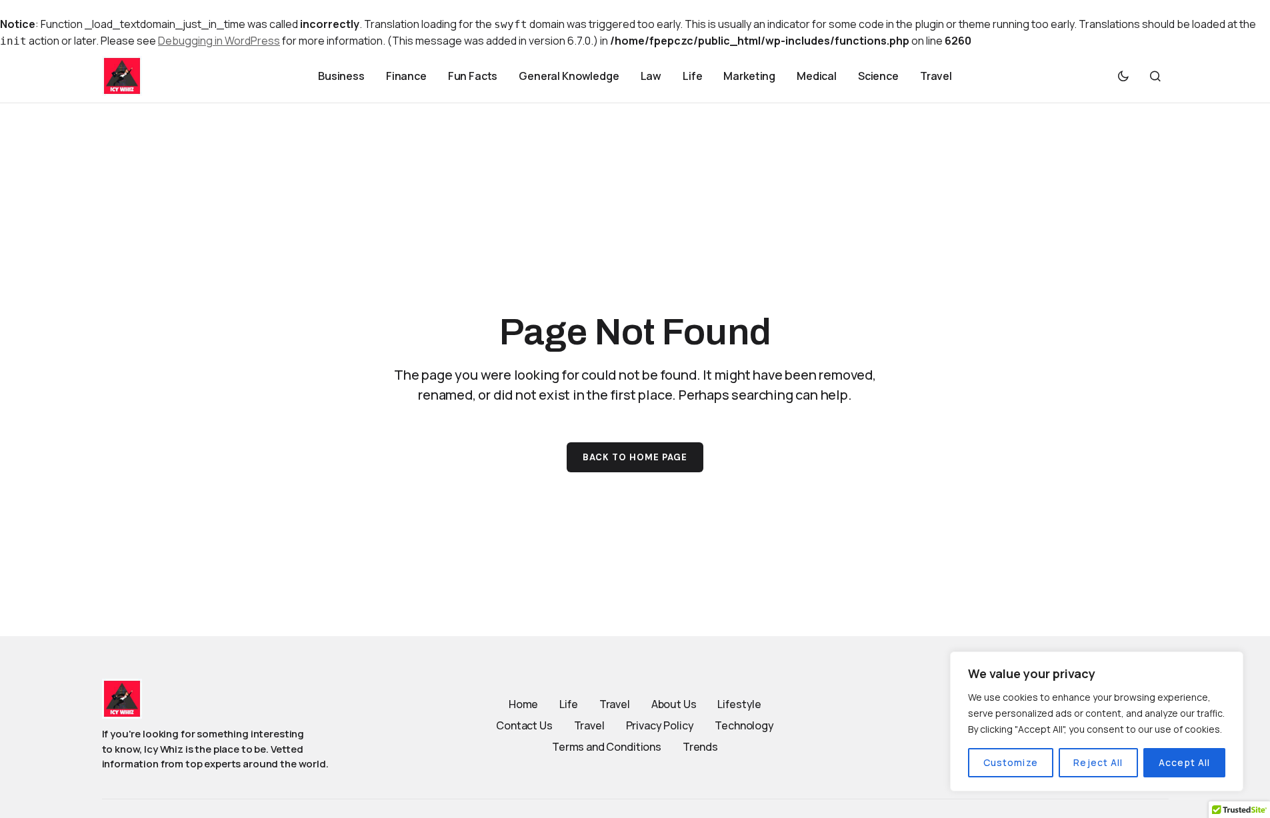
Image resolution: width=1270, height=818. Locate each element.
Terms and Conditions (606, 746)
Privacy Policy (660, 725)
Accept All (1184, 762)
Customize (1010, 762)
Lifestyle (739, 704)
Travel (614, 704)
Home (523, 704)
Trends (700, 746)
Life (568, 704)
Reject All (1098, 762)
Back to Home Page (635, 457)
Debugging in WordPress (219, 40)
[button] (1123, 76)
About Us (674, 704)
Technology (744, 725)
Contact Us (524, 725)
